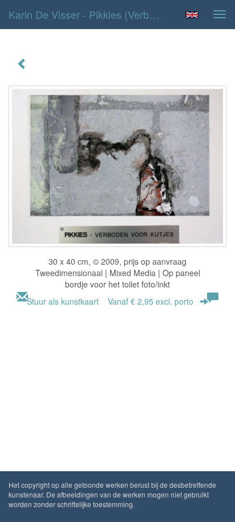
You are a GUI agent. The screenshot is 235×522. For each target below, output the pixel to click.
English (191, 14)
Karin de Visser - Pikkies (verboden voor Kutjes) (90, 14)
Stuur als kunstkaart (110, 301)
